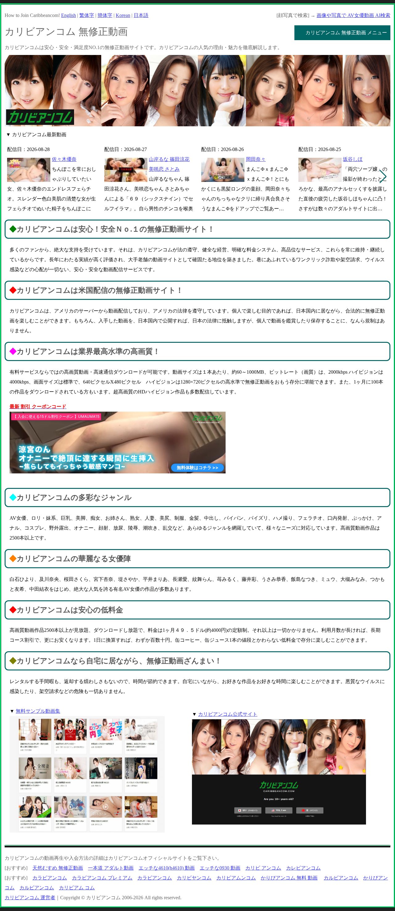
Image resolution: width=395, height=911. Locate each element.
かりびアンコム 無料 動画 (289, 877)
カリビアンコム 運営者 (30, 897)
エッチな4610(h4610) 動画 (167, 868)
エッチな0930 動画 (220, 868)
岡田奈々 (256, 159)
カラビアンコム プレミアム (102, 877)
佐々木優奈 (64, 159)
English (68, 15)
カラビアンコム (49, 877)
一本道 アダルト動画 (111, 868)
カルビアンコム (341, 877)
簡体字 (105, 15)
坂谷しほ (353, 159)
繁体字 (86, 15)
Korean (123, 15)
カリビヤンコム (194, 877)
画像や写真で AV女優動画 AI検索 (353, 15)
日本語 (141, 15)
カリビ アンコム (263, 868)
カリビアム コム (77, 887)
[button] (383, 176)
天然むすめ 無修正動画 (57, 868)
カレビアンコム (303, 868)
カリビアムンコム (236, 877)
